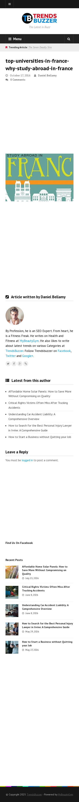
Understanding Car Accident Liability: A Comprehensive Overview (31, 416)
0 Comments (17, 79)
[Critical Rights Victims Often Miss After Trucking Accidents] (12, 592)
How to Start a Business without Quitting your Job (39, 437)
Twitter (11, 356)
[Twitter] (8, 363)
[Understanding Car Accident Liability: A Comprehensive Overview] (12, 610)
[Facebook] (14, 363)
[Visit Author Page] (15, 316)
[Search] (68, 38)
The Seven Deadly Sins (40, 47)
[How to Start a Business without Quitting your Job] (12, 647)
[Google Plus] (19, 363)
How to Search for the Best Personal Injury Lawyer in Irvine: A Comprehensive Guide (40, 428)
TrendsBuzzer (14, 351)
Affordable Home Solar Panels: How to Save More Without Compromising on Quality (39, 394)
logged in (27, 460)
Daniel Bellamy (47, 75)
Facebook (64, 351)
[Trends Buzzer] (39, 21)
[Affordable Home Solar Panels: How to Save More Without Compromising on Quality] (12, 572)
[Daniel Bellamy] (25, 363)
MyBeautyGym (29, 341)
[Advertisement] (39, 119)
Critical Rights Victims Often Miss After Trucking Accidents (38, 405)
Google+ (27, 356)
